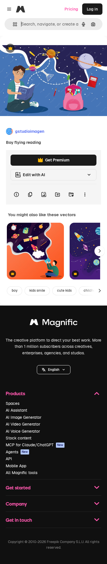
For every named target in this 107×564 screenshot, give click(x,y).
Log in (92, 9)
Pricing (71, 9)
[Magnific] (54, 323)
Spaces (12, 403)
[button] (53, 369)
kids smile (37, 290)
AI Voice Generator (23, 431)
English (53, 369)
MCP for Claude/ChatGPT (34, 444)
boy (14, 290)
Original (37, 48)
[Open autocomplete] (13, 24)
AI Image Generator (23, 417)
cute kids (64, 290)
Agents (17, 451)
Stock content (18, 438)
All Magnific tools (21, 472)
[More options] (84, 194)
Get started (18, 488)
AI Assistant (16, 410)
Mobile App (16, 465)
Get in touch (19, 520)
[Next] (99, 251)
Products (15, 393)
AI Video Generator (23, 424)
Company (16, 504)
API (9, 458)
